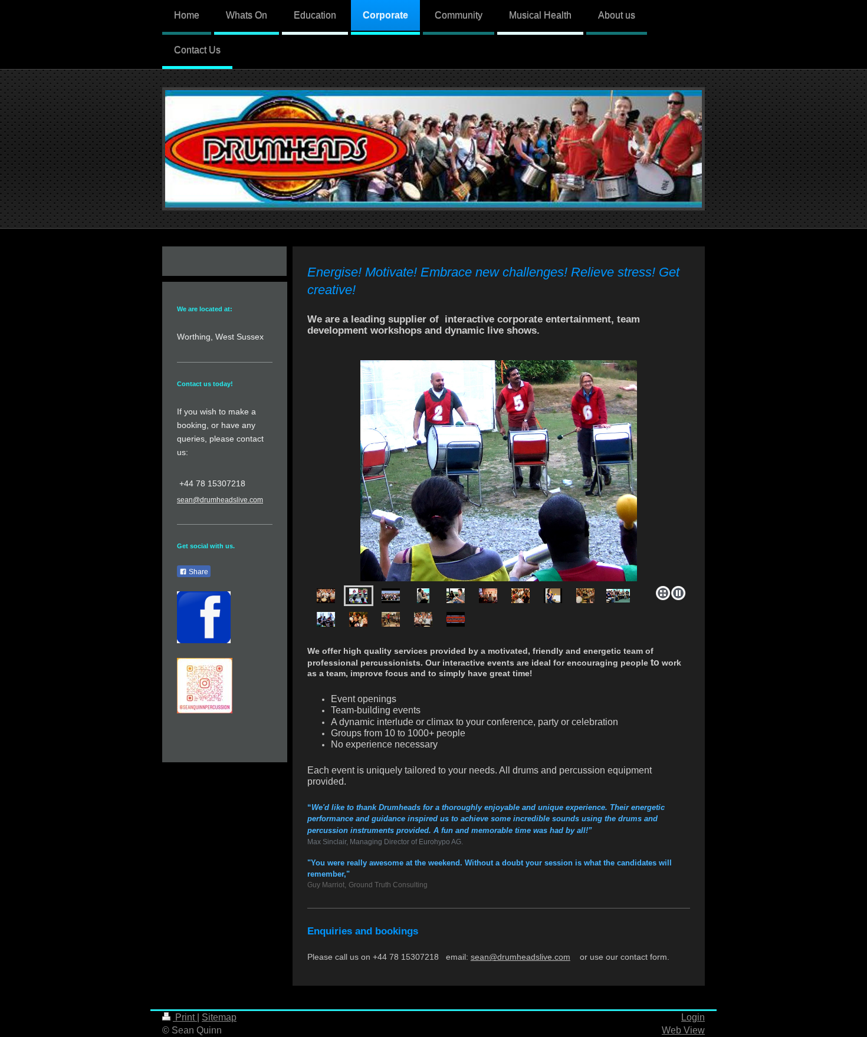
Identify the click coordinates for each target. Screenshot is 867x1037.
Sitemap (219, 1017)
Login (693, 1017)
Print (185, 1017)
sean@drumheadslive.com (520, 957)
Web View (683, 1030)
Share (197, 572)
